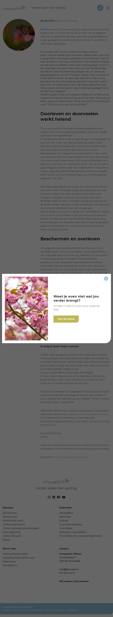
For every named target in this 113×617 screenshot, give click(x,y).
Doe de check (66, 319)
